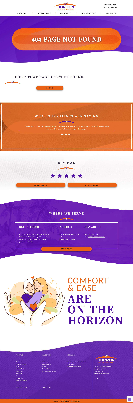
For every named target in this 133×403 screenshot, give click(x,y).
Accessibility (19, 373)
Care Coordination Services (49, 371)
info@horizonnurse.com (96, 237)
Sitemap (18, 376)
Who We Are (19, 362)
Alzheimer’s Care (46, 364)
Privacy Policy (19, 378)
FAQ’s (17, 366)
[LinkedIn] (97, 378)
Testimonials (19, 371)
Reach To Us (66, 249)
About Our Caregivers (21, 364)
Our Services (43, 13)
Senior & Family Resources (74, 366)
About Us (21, 13)
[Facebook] (95, 378)
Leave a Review (40, 185)
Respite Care (45, 366)
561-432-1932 (110, 4)
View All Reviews (92, 185)
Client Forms (70, 364)
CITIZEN (62, 401)
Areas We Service (20, 369)
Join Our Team (88, 13)
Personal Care (45, 362)
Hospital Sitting (46, 369)
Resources (65, 13)
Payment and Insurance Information (76, 362)
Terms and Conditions (21, 380)
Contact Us (110, 13)
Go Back (49, 88)
